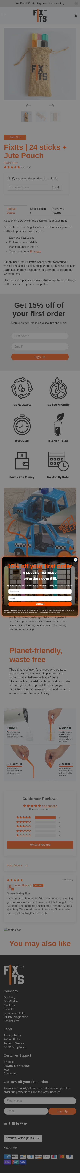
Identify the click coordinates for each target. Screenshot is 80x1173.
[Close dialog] (75, 559)
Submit (40, 603)
